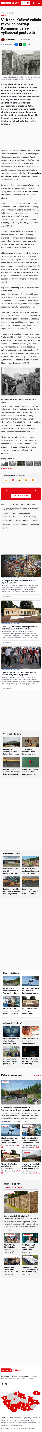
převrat (25, 520)
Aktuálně (4, 13)
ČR (22, 504)
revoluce (35, 520)
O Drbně (14, 1376)
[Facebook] (2, 1384)
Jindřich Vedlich (8, 517)
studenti (24, 524)
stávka (15, 524)
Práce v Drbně (22, 1379)
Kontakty (34, 1376)
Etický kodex (24, 1376)
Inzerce (33, 1379)
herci (13, 513)
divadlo (5, 513)
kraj (19, 517)
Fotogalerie (6, 459)
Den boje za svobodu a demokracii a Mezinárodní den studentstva (20, 508)
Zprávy (11, 13)
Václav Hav (35, 524)
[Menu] (39, 2)
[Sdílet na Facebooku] (16, 44)
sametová (6, 524)
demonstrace (31, 504)
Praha (18, 520)
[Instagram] (6, 1384)
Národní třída (7, 520)
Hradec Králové (24, 513)
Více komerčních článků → (13, 1187)
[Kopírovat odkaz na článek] (29, 44)
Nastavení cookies (8, 1379)
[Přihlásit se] (34, 3)
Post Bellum (27, 79)
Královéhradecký (30, 517)
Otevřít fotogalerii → (9, 468)
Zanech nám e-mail (21, 496)
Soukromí (5, 1376)
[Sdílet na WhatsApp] (24, 44)
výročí (4, 528)
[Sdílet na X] (20, 44)
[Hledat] (28, 3)
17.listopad (14, 504)
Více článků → (36, 1075)
